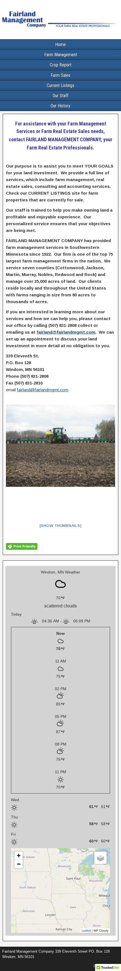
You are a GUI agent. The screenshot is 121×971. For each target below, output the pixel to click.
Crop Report (60, 65)
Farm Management (60, 54)
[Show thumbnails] (61, 525)
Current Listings (60, 85)
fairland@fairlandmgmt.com (66, 332)
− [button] (19, 864)
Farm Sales (60, 75)
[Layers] (100, 857)
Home (60, 44)
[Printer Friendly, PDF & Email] (21, 548)
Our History (60, 105)
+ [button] (19, 855)
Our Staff (60, 95)
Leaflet (86, 930)
